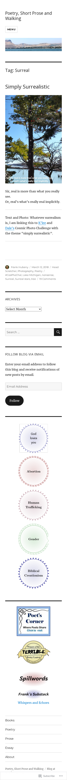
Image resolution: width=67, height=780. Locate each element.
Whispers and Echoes (33, 703)
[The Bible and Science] (33, 694)
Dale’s (9, 228)
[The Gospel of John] (33, 438)
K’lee (42, 223)
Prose (9, 738)
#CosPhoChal (13, 274)
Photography (26, 271)
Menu (11, 29)
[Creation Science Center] (33, 573)
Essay (9, 748)
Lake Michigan (32, 274)
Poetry (38, 271)
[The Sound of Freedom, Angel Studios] (33, 505)
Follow (14, 401)
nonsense (48, 274)
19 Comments (47, 278)
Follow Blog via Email (24, 354)
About (10, 757)
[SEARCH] (58, 332)
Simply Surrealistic (27, 86)
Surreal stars (22, 278)
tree (33, 278)
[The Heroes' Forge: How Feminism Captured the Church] (33, 539)
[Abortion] (33, 471)
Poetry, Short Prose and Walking (28, 15)
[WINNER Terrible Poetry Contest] (33, 652)
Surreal (9, 278)
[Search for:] (29, 332)
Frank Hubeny (19, 267)
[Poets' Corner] (33, 621)
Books (10, 720)
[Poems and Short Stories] (33, 678)
